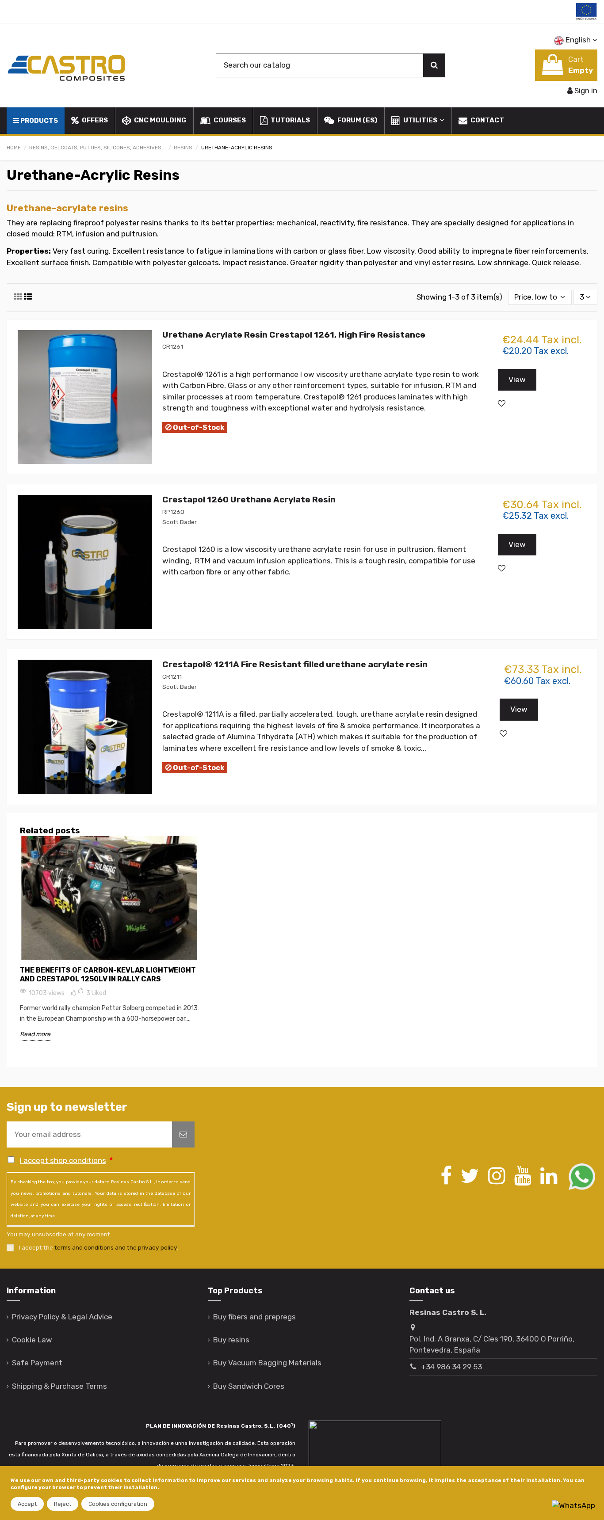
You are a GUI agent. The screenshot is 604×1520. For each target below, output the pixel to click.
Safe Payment (37, 1362)
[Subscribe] (183, 1134)
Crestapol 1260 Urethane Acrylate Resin (249, 499)
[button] (417, 120)
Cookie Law (32, 1339)
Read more (35, 1034)
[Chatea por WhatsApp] (573, 1505)
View (517, 379)
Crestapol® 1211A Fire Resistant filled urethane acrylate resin (295, 664)
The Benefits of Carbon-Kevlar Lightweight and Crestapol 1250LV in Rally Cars (108, 974)
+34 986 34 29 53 (451, 1366)
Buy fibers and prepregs (254, 1316)
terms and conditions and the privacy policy (115, 1247)
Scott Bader (179, 521)
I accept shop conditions (63, 1160)
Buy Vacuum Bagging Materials (267, 1362)
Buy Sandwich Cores (248, 1386)
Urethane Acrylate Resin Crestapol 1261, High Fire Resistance (293, 335)
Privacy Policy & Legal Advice (62, 1316)
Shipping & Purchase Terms (59, 1386)
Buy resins (231, 1339)
